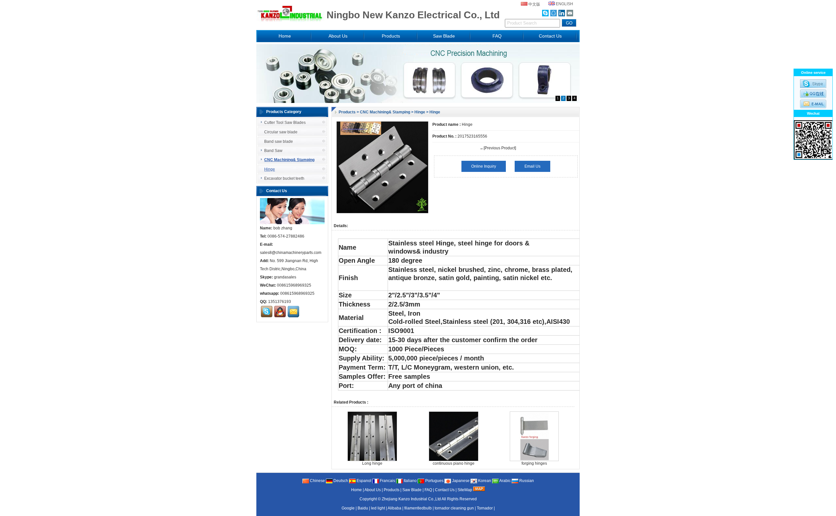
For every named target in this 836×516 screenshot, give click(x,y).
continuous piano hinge (453, 463)
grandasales (285, 277)
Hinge (419, 112)
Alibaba (394, 508)
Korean (484, 480)
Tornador (485, 508)
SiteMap (465, 490)
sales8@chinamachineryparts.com (290, 252)
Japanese (460, 480)
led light (378, 508)
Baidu (363, 508)
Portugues (433, 480)
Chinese (317, 480)
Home (285, 36)
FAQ (497, 36)
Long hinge (372, 463)
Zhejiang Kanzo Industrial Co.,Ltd (411, 499)
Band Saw (273, 150)
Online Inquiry (483, 166)
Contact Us (550, 36)
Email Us (532, 166)
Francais (387, 480)
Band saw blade (278, 141)
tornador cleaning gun (454, 508)
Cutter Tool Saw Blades (285, 122)
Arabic (505, 480)
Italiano (410, 480)
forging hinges (534, 463)
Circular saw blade (280, 132)
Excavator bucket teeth (284, 178)
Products (391, 36)
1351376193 (279, 301)
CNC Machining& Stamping (385, 112)
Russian (526, 480)
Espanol (363, 480)
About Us (338, 36)
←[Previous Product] (498, 148)
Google (348, 508)
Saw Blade (444, 36)
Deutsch (340, 480)
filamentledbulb (418, 508)
